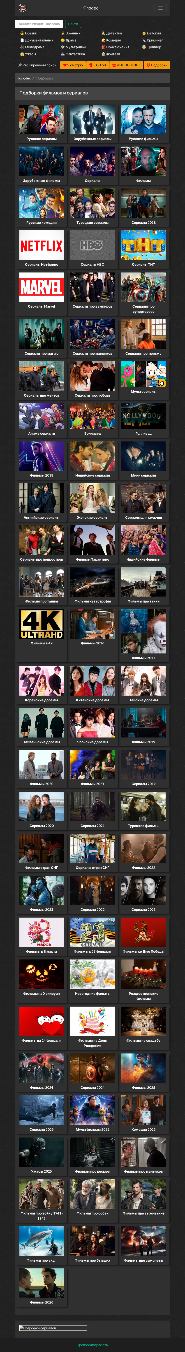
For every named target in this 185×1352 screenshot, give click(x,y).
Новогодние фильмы (92, 993)
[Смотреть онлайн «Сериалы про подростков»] (41, 539)
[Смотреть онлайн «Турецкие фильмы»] (143, 806)
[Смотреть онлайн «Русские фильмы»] (143, 119)
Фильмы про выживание (143, 1213)
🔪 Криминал (153, 40)
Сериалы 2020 (42, 826)
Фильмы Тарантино (92, 559)
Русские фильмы (143, 139)
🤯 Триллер (151, 47)
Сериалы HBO (92, 264)
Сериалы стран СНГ (92, 867)
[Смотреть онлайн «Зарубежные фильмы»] (41, 161)
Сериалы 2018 (144, 222)
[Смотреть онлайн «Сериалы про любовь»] (92, 376)
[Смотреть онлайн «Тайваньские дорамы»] (41, 722)
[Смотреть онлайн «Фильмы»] (143, 161)
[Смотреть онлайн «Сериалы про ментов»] (41, 376)
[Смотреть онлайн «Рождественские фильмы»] (143, 974)
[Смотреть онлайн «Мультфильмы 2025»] (92, 1110)
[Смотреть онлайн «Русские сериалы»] (41, 119)
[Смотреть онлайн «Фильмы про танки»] (143, 581)
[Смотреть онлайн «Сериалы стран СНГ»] (92, 848)
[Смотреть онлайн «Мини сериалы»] (143, 456)
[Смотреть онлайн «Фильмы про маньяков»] (143, 1152)
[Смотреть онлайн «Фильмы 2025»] (143, 1068)
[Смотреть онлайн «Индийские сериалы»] (92, 456)
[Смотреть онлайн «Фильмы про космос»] (92, 1152)
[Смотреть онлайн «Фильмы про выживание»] (143, 1194)
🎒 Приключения (115, 47)
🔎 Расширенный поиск (37, 65)
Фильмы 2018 (41, 475)
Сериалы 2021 (93, 826)
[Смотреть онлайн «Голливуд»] (143, 416)
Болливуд (92, 433)
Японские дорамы (92, 742)
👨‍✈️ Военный (71, 33)
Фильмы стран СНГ (41, 867)
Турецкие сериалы (92, 222)
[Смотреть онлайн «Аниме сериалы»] (41, 416)
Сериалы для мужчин (143, 517)
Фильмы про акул (41, 1260)
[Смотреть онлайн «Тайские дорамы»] (143, 680)
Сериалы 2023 (144, 909)
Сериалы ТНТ (143, 264)
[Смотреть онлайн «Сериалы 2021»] (92, 806)
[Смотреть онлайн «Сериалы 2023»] (143, 890)
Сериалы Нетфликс (41, 264)
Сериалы (92, 180)
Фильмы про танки (144, 601)
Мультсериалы (143, 391)
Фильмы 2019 (143, 742)
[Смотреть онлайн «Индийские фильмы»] (143, 539)
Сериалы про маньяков (92, 353)
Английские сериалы (41, 517)
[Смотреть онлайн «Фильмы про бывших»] (92, 1241)
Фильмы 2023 (41, 909)
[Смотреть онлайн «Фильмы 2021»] (92, 764)
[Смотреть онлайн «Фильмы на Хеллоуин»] (41, 974)
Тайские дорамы (143, 700)
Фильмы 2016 (92, 643)
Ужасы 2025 (41, 1171)
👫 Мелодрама (32, 47)
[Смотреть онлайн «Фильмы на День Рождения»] (92, 1021)
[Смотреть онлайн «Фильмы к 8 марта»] (41, 932)
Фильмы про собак (92, 1213)
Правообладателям (93, 1345)
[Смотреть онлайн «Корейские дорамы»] (41, 680)
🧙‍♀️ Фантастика (73, 54)
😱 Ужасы (28, 54)
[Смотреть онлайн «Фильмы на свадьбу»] (143, 1021)
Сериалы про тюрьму (143, 353)
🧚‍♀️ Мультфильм (73, 47)
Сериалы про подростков (41, 559)
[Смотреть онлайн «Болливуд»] (92, 416)
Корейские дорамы (41, 700)
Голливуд (144, 433)
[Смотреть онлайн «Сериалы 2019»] (143, 764)
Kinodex (90, 7)
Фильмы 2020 (41, 784)
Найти (73, 24)
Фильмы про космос (92, 1171)
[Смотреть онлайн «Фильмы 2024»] (41, 1068)
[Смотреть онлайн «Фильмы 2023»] (41, 890)
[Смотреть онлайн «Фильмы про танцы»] (41, 581)
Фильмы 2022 (143, 867)
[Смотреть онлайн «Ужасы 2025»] (41, 1152)
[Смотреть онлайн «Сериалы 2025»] (41, 1110)
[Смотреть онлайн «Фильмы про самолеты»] (143, 1241)
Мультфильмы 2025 (92, 1129)
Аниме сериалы (41, 433)
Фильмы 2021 (92, 784)
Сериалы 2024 (93, 1087)
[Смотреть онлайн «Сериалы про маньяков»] (92, 334)
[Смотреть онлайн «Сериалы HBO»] (92, 245)
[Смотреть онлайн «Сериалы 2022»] (92, 890)
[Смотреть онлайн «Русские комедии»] (41, 203)
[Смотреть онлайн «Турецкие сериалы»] (92, 203)
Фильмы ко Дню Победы (143, 951)
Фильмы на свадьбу (143, 1040)
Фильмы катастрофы (92, 601)
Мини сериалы (143, 475)
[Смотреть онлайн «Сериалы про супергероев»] (143, 287)
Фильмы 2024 (41, 1087)
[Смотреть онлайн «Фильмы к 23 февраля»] (92, 932)
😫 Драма (68, 40)
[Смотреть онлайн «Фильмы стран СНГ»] (41, 848)
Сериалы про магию (41, 353)
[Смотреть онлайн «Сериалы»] (92, 161)
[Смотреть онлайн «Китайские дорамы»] (92, 680)
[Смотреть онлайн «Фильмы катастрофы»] (92, 581)
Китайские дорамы (92, 700)
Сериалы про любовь (92, 395)
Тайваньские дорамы (41, 742)
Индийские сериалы (92, 475)
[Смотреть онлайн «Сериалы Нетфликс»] (41, 245)
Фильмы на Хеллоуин (41, 993)
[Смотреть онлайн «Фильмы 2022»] (143, 848)
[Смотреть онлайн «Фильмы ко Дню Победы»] (143, 932)
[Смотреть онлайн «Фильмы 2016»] (92, 624)
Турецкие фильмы (143, 826)
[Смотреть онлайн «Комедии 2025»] (143, 1110)
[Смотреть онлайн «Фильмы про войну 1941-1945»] (41, 1194)
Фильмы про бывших (92, 1260)
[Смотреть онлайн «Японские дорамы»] (92, 722)
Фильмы (143, 180)
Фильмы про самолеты (143, 1260)
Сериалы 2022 (93, 909)
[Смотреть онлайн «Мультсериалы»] (143, 374)
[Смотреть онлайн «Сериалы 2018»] (143, 203)
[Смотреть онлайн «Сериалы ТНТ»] (143, 245)
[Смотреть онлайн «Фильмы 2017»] (143, 631)
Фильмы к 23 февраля (92, 951)
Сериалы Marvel (41, 306)
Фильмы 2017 (143, 658)
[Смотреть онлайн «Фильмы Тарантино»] (92, 539)
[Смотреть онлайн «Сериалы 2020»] (41, 806)
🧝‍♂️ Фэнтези (110, 54)
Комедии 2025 (144, 1129)
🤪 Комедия (111, 40)
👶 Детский (151, 33)
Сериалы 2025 (42, 1129)
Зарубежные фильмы (41, 180)
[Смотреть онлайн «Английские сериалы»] (41, 498)
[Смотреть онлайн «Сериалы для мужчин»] (143, 498)
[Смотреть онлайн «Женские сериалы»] (92, 498)
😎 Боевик (28, 33)
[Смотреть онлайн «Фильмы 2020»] (41, 764)
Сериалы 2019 (144, 784)
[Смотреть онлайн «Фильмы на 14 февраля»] (41, 1021)
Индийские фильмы (143, 559)
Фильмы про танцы (41, 601)
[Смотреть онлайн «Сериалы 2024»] (92, 1068)
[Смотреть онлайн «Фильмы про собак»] (92, 1194)
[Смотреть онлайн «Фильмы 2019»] (143, 722)
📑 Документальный (34, 40)
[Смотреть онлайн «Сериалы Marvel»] (41, 287)
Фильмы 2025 (143, 1087)
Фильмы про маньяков (143, 1171)
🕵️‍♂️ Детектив (111, 33)
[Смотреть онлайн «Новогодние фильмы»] (92, 974)
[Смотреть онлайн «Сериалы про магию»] (41, 334)
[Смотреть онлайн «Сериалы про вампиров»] (92, 287)
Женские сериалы (92, 517)
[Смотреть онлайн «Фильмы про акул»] (41, 1241)
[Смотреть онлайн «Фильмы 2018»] (41, 456)
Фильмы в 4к (42, 643)
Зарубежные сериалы (92, 139)
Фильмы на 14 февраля (41, 1040)
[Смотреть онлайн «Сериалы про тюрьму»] (143, 334)
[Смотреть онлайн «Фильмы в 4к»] (41, 624)
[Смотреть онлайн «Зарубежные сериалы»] (92, 119)
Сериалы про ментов (41, 395)
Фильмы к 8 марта (41, 951)
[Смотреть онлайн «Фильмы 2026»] (41, 1283)
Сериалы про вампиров (92, 306)
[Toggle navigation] (161, 8)
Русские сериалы (42, 139)
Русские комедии (41, 222)
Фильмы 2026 (41, 1302)
